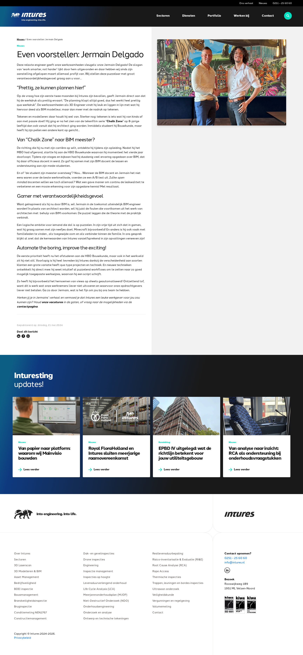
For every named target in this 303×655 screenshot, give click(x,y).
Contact (268, 15)
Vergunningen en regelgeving (171, 600)
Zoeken (288, 16)
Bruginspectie (23, 606)
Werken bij (241, 15)
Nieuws (263, 3)
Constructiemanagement (30, 618)
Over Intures (22, 553)
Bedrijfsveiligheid (25, 583)
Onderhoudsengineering (98, 606)
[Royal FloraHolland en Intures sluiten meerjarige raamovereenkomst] (116, 437)
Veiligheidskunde (163, 594)
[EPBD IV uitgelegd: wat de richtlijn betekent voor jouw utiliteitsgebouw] (186, 437)
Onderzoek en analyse (97, 612)
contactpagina (27, 306)
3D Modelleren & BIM (28, 571)
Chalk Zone (115, 121)
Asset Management (26, 577)
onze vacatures (52, 302)
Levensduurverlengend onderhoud (104, 583)
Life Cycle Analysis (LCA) (99, 588)
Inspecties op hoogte (96, 577)
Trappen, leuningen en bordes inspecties (177, 583)
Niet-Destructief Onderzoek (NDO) (106, 600)
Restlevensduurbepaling (167, 553)
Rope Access (160, 571)
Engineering (90, 565)
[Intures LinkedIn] (227, 570)
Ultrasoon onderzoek (165, 588)
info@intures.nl (234, 562)
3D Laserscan (22, 565)
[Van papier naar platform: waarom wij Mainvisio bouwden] (46, 437)
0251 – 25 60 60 (282, 3)
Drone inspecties (94, 559)
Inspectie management (98, 571)
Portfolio (214, 15)
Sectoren (163, 15)
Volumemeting (161, 606)
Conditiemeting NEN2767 (30, 612)
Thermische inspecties (166, 577)
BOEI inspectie (23, 588)
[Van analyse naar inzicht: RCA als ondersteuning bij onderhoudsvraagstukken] (256, 437)
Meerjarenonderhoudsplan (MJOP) (105, 594)
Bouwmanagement (26, 594)
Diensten (188, 15)
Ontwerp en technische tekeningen (106, 618)
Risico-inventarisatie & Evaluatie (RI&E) (177, 559)
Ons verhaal (246, 3)
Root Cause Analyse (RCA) (169, 565)
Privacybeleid (22, 637)
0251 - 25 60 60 (235, 558)
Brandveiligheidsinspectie (30, 600)
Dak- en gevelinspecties (98, 553)
